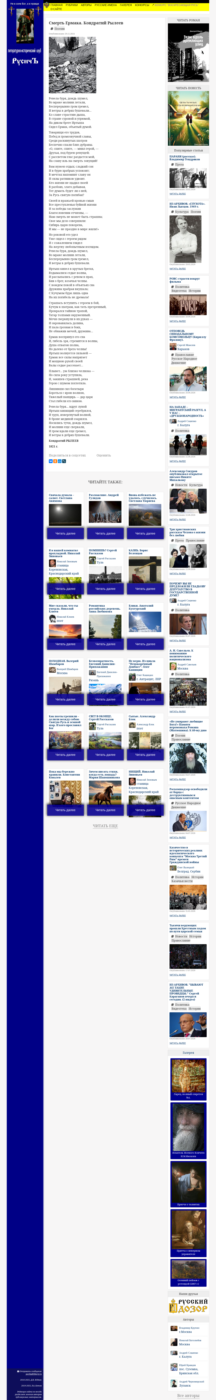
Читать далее (65, 533)
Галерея (188, 1053)
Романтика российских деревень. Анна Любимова (104, 608)
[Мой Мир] (60, 461)
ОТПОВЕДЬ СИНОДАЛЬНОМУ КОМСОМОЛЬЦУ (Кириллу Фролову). (188, 335)
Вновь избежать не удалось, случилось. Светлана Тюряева (143, 498)
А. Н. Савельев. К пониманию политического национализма (181, 655)
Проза (179, 164)
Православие (184, 355)
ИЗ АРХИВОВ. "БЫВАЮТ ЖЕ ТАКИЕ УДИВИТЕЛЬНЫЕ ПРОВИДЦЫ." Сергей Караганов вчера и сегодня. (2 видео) (186, 992)
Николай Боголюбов (190, 1340)
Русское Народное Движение (184, 361)
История (195, 291)
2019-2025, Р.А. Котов (31, 1385)
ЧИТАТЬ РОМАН (188, 20)
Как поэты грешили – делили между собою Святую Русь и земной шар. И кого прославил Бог (65, 722)
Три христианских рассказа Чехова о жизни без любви (187, 532)
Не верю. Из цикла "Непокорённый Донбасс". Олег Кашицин (142, 665)
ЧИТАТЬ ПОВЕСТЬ (188, 88)
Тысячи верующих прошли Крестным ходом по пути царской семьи (188, 928)
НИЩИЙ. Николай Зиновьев (142, 773)
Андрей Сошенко (188, 1352)
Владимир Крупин (189, 1328)
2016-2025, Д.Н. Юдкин (31, 1380)
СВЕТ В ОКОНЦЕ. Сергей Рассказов (101, 717)
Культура (182, 212)
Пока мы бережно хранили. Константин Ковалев (64, 774)
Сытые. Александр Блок (142, 717)
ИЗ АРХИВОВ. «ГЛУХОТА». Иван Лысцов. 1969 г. (187, 205)
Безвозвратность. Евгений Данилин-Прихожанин (102, 664)
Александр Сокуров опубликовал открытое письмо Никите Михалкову (186, 475)
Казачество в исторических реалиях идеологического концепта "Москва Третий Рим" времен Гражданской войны (188, 855)
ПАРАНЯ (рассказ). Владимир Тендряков (185, 158)
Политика (182, 287)
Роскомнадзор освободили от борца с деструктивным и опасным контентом (188, 793)
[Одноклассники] (55, 461)
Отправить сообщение (30, 1371)
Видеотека (179, 291)
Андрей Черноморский (191, 1381)
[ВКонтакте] (51, 461)
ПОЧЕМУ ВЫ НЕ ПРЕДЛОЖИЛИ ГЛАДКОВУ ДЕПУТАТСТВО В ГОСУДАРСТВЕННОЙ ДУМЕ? (188, 589)
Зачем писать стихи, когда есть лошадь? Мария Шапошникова (104, 774)
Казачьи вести (182, 881)
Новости (181, 485)
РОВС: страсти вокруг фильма (185, 280)
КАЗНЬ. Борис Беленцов (138, 551)
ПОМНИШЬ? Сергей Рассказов (103, 551)
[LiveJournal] (64, 461)
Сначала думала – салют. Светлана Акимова (61, 498)
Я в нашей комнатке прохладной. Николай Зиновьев (64, 553)
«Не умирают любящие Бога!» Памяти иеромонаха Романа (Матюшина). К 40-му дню (188, 726)
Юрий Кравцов (187, 1365)
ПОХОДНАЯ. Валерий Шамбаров (64, 662)
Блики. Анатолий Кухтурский (141, 607)
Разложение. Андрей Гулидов (104, 496)
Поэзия (60, 29)
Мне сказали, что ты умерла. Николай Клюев (63, 608)
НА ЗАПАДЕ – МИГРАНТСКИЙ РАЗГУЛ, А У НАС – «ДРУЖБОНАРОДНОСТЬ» (188, 411)
